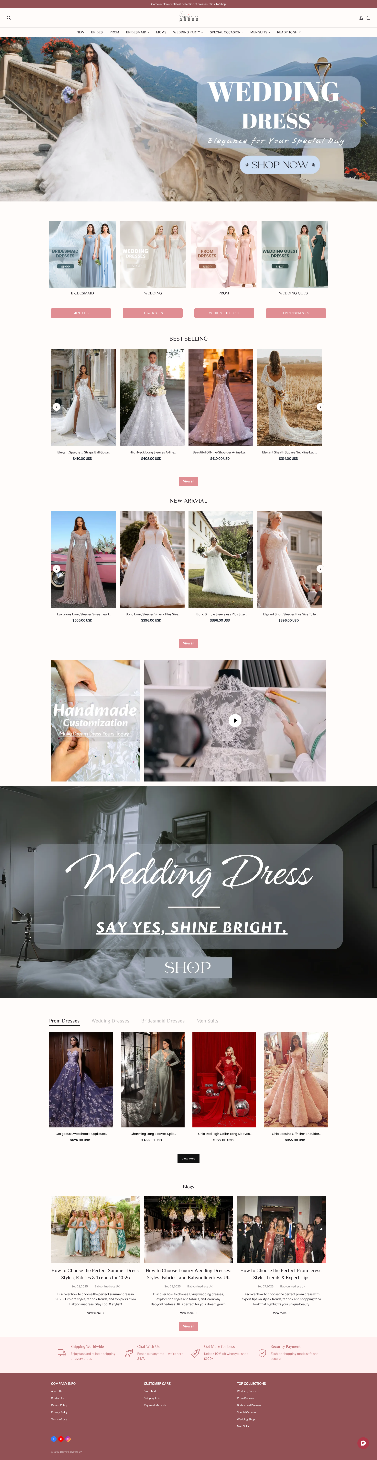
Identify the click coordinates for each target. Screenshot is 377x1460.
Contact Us (57, 1398)
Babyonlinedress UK (107, 1286)
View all (188, 481)
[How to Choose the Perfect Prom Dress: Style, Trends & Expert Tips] (281, 1229)
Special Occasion (247, 1412)
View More (188, 1158)
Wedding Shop (246, 1419)
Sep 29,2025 (79, 1286)
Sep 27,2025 (265, 1286)
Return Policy (59, 1405)
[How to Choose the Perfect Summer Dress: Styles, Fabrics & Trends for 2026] (95, 1229)
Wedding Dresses (248, 1391)
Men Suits (81, 313)
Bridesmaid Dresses (249, 1405)
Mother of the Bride (224, 313)
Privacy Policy (59, 1412)
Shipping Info (152, 1398)
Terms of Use (59, 1419)
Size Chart (150, 1391)
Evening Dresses (296, 313)
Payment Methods (155, 1405)
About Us (56, 1391)
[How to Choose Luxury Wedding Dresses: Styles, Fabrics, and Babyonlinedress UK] (188, 1229)
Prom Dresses (245, 1398)
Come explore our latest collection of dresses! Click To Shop (188, 4)
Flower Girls (153, 313)
